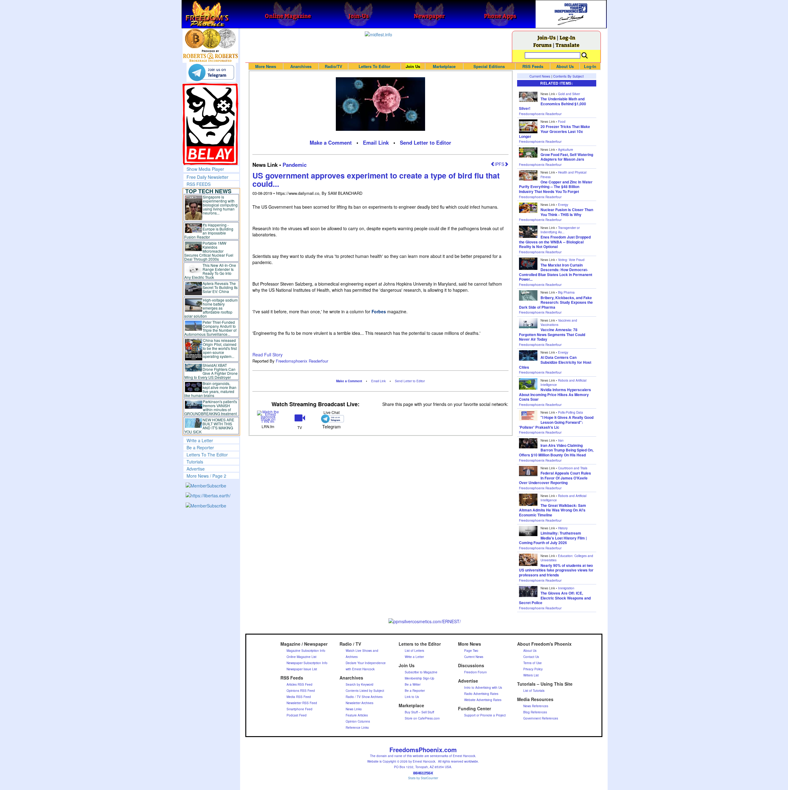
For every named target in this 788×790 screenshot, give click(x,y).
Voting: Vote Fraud (571, 260)
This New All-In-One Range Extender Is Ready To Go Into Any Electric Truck (210, 271)
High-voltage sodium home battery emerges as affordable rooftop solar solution (211, 308)
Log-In (567, 37)
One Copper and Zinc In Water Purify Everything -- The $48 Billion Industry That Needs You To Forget (556, 186)
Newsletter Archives (359, 703)
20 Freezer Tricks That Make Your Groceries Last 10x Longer (554, 131)
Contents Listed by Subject (365, 690)
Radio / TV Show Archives (364, 697)
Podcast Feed (297, 715)
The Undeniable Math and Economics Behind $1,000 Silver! (552, 103)
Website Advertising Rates (482, 700)
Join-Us (546, 37)
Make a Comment (331, 142)
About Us (565, 66)
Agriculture (565, 149)
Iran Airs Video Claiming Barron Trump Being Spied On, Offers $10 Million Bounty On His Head (556, 450)
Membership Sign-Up (419, 678)
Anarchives (301, 66)
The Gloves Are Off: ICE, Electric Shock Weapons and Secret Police (555, 597)
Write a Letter (200, 440)
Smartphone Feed (299, 709)
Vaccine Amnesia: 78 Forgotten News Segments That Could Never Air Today (552, 334)
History (563, 528)
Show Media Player (205, 169)
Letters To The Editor (207, 454)
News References (535, 706)
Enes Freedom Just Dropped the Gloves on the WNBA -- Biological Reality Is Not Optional (555, 241)
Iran (561, 440)
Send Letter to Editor (425, 142)
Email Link (376, 142)
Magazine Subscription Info (306, 650)
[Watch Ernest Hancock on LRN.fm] (268, 416)
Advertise (196, 469)
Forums (542, 45)
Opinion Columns (358, 721)
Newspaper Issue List (302, 669)
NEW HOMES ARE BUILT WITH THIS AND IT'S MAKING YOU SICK (209, 425)
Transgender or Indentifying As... (560, 230)
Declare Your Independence (366, 663)
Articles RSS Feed (299, 684)
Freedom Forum (475, 672)
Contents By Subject (568, 76)
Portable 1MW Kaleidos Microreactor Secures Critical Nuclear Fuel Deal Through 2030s (208, 251)
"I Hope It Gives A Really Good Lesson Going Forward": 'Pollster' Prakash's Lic (556, 422)
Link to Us (412, 697)
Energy (563, 205)
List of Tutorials (534, 690)
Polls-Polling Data (570, 412)
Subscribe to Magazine (421, 672)
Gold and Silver (569, 94)
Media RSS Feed (299, 697)
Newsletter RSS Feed (302, 703)
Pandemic (295, 164)
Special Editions (489, 66)
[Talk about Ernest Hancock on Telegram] (331, 418)
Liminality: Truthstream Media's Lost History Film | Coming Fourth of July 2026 (553, 537)
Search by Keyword (359, 684)
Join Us (413, 66)
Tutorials (195, 462)
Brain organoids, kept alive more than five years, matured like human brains (210, 389)
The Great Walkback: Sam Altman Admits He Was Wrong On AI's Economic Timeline (552, 510)
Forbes (379, 311)
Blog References (535, 712)
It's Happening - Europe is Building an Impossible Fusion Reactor (209, 230)
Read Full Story (267, 354)
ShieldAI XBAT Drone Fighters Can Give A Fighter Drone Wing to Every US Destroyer (211, 371)
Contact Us (531, 657)
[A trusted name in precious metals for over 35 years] (210, 56)
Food (561, 121)
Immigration (566, 588)
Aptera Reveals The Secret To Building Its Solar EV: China (220, 287)
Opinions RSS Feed (301, 690)
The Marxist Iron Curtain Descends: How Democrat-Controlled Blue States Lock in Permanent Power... (555, 272)
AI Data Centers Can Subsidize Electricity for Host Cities (555, 362)
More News (265, 66)
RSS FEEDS (199, 184)
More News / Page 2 (206, 476)
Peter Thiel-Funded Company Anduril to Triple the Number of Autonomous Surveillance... (210, 328)
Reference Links (357, 727)
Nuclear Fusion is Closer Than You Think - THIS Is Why (567, 212)
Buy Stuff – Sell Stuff (419, 712)
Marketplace (444, 66)
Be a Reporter (200, 447)
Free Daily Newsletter (207, 177)
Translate (567, 45)
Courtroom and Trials (572, 468)
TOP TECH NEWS (208, 191)
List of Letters (414, 650)
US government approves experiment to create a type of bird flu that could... (376, 180)
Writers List (531, 675)
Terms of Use (532, 663)
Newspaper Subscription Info (307, 663)
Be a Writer (412, 684)
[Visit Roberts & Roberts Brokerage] (210, 38)
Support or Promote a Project (485, 715)
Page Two (471, 650)
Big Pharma (566, 292)
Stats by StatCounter (423, 778)
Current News (539, 76)
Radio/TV (333, 66)
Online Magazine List (301, 657)
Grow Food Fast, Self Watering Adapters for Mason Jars (567, 157)
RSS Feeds (532, 66)
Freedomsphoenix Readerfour (302, 361)
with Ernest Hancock (360, 669)
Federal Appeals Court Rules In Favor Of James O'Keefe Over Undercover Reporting (555, 477)
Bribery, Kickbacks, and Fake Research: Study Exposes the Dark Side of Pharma (556, 302)
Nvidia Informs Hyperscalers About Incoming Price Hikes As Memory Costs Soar (555, 394)
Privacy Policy (533, 669)
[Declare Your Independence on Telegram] (211, 72)
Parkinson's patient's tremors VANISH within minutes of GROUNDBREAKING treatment (210, 407)
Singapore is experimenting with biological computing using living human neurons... (220, 204)
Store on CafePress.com (422, 718)
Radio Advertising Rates (481, 694)
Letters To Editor (374, 66)
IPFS (499, 164)
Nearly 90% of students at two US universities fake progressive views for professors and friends (556, 570)
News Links (354, 709)
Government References (540, 718)
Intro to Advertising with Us (483, 687)
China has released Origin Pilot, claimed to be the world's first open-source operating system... (220, 348)
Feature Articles (357, 715)
